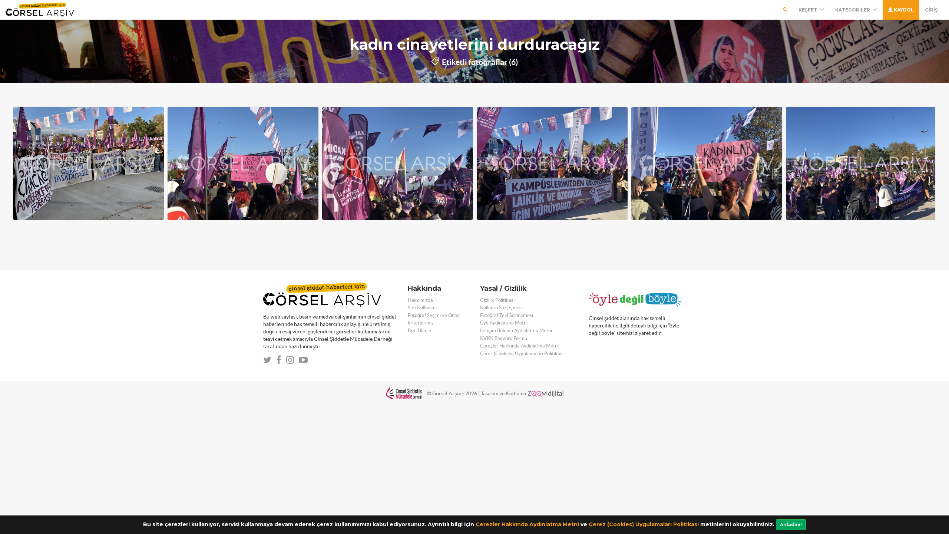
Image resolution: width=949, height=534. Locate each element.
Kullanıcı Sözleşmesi (501, 307)
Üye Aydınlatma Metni (504, 323)
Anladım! (791, 524)
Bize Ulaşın (419, 330)
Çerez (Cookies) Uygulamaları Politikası (644, 524)
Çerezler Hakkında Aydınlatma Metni (527, 524)
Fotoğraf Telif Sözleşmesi (506, 315)
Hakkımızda (420, 300)
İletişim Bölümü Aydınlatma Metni (516, 330)
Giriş (931, 10)
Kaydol (903, 10)
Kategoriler (853, 10)
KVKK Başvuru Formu (503, 338)
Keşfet (808, 10)
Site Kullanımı (422, 307)
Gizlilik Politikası (497, 300)
